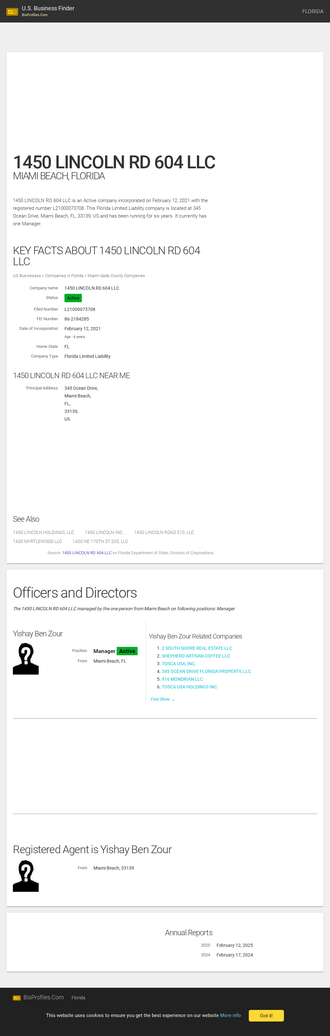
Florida (78, 997)
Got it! (266, 1015)
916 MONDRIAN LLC (182, 679)
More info (230, 1015)
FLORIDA (313, 11)
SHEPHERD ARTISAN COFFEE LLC (196, 655)
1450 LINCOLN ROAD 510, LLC (164, 532)
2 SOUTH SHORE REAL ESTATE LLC (197, 648)
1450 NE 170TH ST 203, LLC (100, 541)
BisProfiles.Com (43, 997)
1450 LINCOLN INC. (104, 532)
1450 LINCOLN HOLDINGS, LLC (43, 532)
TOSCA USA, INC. (179, 663)
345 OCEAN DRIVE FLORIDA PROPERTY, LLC (206, 671)
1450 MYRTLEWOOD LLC (37, 541)
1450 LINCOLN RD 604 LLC (87, 552)
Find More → (163, 699)
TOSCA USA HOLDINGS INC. (190, 686)
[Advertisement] (165, 106)
